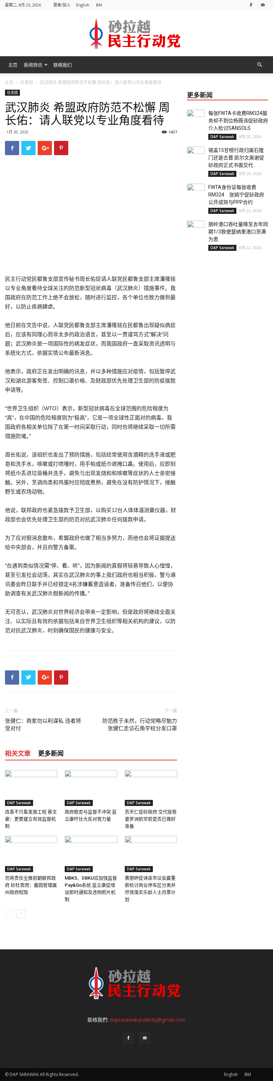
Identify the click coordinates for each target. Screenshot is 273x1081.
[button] (259, 65)
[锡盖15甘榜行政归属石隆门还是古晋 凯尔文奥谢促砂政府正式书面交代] (196, 155)
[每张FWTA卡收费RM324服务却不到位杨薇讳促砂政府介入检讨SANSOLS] (196, 118)
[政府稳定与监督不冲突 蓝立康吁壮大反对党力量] (91, 788)
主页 (12, 65)
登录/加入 (61, 4)
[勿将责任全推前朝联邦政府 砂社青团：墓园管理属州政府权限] (31, 854)
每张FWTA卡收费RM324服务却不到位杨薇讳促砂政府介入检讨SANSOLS (238, 120)
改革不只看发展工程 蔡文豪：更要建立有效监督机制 (31, 819)
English (82, 4)
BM (99, 4)
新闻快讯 (33, 65)
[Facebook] (251, 5)
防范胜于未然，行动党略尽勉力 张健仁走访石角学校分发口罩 (139, 725)
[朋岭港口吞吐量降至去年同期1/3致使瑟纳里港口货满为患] (196, 229)
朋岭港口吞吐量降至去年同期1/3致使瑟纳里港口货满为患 (238, 231)
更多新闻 (51, 753)
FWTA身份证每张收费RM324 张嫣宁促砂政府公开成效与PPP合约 (236, 194)
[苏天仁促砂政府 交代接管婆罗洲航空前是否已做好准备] (151, 788)
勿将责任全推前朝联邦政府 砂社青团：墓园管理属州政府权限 (31, 885)
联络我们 (62, 65)
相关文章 (18, 753)
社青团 (26, 82)
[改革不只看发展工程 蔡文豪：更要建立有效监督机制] (31, 788)
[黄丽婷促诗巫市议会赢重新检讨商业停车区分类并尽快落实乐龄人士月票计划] (151, 854)
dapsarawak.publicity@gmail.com (148, 1019)
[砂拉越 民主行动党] (136, 33)
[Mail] (262, 5)
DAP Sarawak (19, 802)
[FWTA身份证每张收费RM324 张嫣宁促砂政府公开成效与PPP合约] (196, 192)
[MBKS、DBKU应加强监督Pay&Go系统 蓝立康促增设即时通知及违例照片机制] (91, 854)
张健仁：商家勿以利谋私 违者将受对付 (43, 725)
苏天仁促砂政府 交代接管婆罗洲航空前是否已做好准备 (151, 819)
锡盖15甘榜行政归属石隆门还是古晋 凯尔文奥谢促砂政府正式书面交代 (236, 157)
